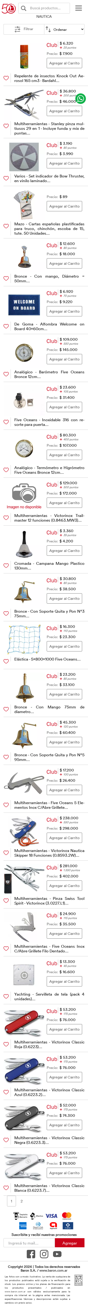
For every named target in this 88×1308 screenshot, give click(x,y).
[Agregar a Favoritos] (6, 78)
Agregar (69, 1242)
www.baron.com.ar (53, 1270)
